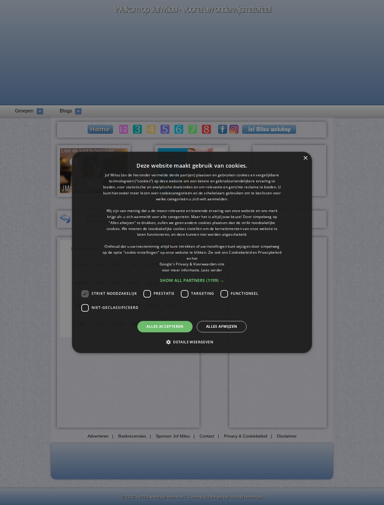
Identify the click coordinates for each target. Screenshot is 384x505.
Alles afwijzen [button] (221, 326)
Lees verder (211, 270)
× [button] (305, 158)
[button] (192, 280)
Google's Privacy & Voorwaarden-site (192, 264)
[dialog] (192, 252)
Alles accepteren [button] (164, 326)
